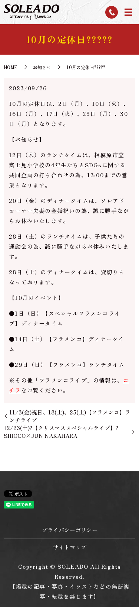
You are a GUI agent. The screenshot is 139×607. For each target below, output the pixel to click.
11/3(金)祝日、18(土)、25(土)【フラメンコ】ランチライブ (69, 416)
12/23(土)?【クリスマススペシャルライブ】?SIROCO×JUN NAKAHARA (61, 431)
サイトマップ (69, 547)
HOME (10, 67)
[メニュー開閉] (128, 12)
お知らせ (42, 67)
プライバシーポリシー (69, 530)
